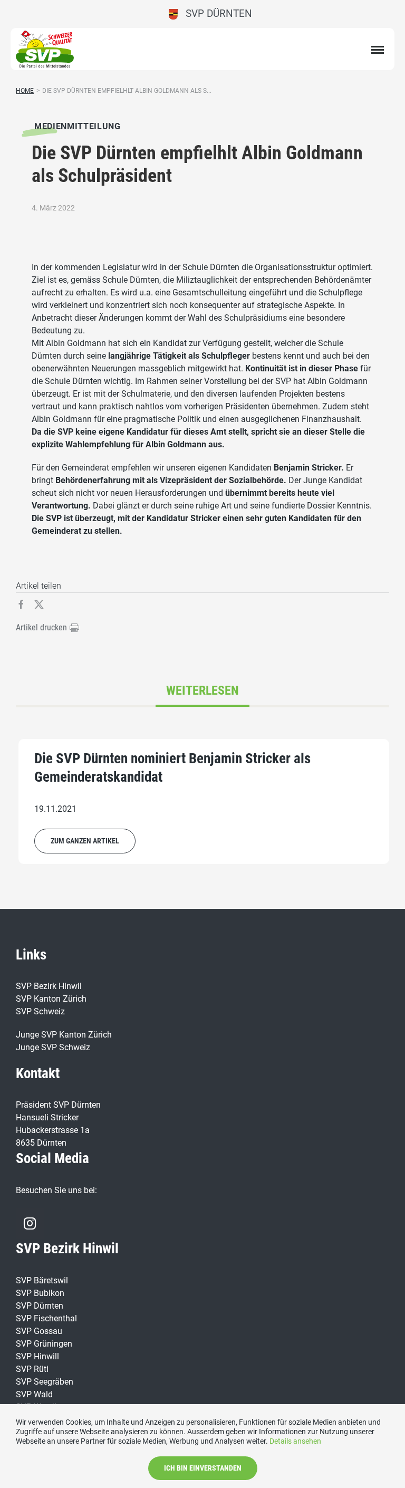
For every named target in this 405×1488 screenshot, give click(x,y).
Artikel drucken (42, 627)
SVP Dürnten (215, 13)
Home (25, 90)
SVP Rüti (32, 1369)
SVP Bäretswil (42, 1280)
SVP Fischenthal (46, 1318)
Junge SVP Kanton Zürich (64, 1035)
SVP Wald (34, 1394)
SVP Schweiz (40, 1011)
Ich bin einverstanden (203, 1468)
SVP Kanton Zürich (51, 999)
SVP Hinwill (37, 1356)
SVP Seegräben (44, 1382)
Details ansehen (295, 1441)
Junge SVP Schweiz (53, 1047)
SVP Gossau (39, 1331)
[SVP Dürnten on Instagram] (30, 1223)
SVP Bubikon (40, 1293)
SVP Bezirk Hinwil (49, 986)
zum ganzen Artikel (85, 841)
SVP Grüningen (44, 1344)
